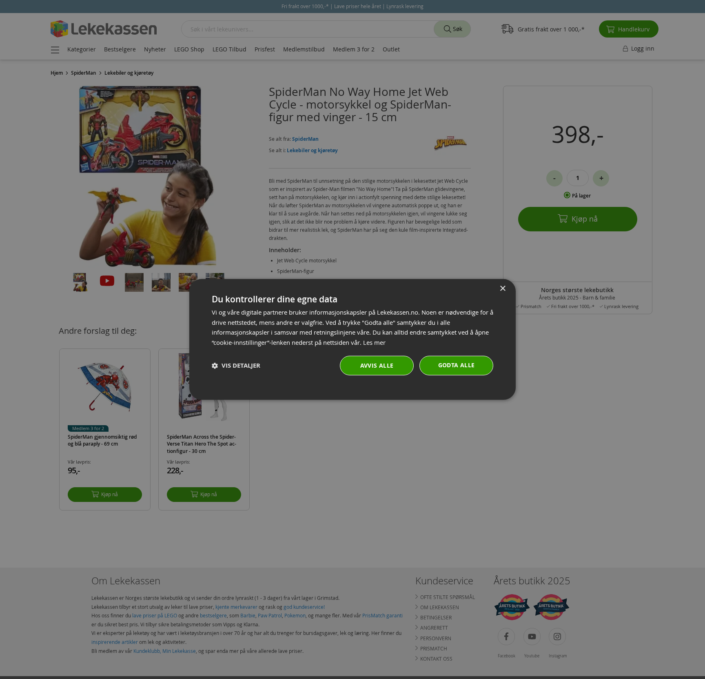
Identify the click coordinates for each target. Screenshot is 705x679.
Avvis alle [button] (377, 365)
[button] (236, 366)
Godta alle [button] (456, 365)
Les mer (374, 342)
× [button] (502, 289)
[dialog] (352, 339)
